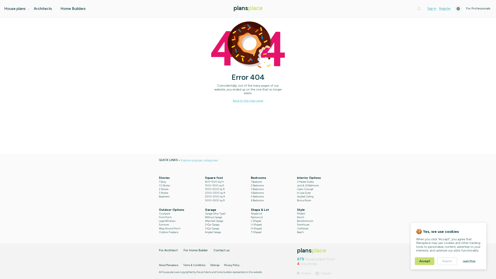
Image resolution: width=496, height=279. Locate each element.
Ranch (300, 217)
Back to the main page (248, 100)
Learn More (469, 261)
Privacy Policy (231, 265)
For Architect (168, 250)
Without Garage (213, 217)
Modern (301, 213)
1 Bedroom (256, 181)
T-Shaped (256, 232)
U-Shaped (256, 224)
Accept (424, 261)
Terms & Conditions (194, 265)
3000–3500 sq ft (215, 200)
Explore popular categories (199, 160)
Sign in (431, 8)
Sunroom (164, 224)
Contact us (222, 250)
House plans (15, 8)
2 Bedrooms (257, 185)
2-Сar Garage (212, 224)
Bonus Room (304, 200)
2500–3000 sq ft (215, 196)
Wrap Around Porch (169, 228)
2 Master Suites (305, 181)
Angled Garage (213, 232)
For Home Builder (195, 250)
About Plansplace (168, 265)
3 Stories (163, 192)
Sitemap (214, 265)
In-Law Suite (304, 192)
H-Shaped (256, 228)
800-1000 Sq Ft (214, 181)
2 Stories (163, 189)
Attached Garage (214, 221)
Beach (300, 232)
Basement (164, 196)
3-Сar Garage (212, 228)
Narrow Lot (257, 217)
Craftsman (303, 228)
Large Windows (167, 221)
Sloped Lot (256, 213)
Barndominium (305, 221)
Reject (447, 261)
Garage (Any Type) (215, 213)
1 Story (162, 181)
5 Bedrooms (257, 196)
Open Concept (305, 189)
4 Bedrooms (257, 192)
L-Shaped (256, 221)
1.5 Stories (164, 185)
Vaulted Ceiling (305, 196)
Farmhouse (303, 224)
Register (445, 8)
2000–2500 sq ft (215, 192)
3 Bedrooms (257, 189)
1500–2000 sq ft (215, 189)
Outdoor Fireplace (168, 232)
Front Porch (165, 217)
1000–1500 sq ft (214, 185)
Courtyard (164, 213)
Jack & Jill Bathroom (308, 185)
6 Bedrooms (257, 200)
